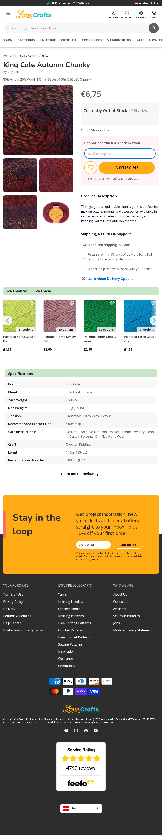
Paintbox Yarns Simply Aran (100, 339)
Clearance (65, 658)
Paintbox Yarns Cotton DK (19, 339)
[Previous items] (7, 320)
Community (66, 666)
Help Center (12, 623)
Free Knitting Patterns (74, 623)
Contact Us (121, 601)
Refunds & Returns (17, 616)
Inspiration (66, 651)
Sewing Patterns (70, 644)
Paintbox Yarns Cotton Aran (140, 339)
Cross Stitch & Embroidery (107, 40)
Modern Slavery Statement (133, 630)
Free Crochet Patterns (74, 637)
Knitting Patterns (71, 616)
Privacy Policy (90, 559)
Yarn (8, 40)
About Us (120, 594)
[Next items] (154, 320)
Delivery (9, 609)
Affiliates (119, 609)
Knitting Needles (70, 601)
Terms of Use (13, 594)
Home (7, 55)
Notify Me (126, 167)
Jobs (116, 623)
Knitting (48, 40)
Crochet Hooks (69, 609)
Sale (140, 40)
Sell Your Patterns (126, 616)
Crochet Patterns (71, 630)
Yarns (62, 594)
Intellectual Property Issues (23, 630)
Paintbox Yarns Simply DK (59, 339)
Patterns (26, 40)
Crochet (69, 40)
